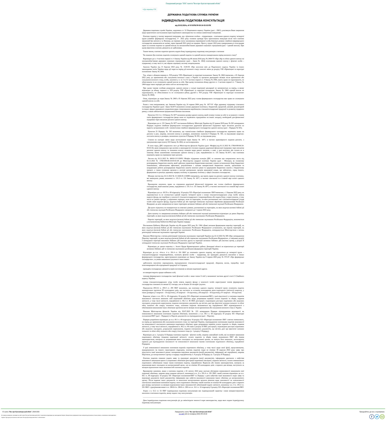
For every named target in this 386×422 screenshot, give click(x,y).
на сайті (181, 414)
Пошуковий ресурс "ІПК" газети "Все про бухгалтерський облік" (193, 3)
